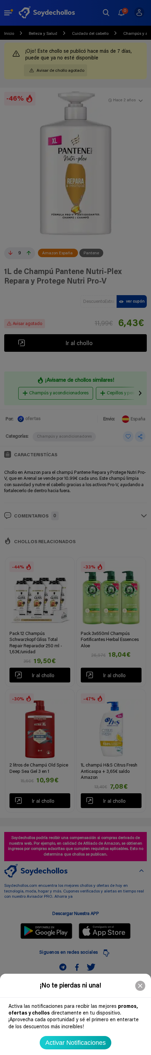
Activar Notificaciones (75, 1042)
